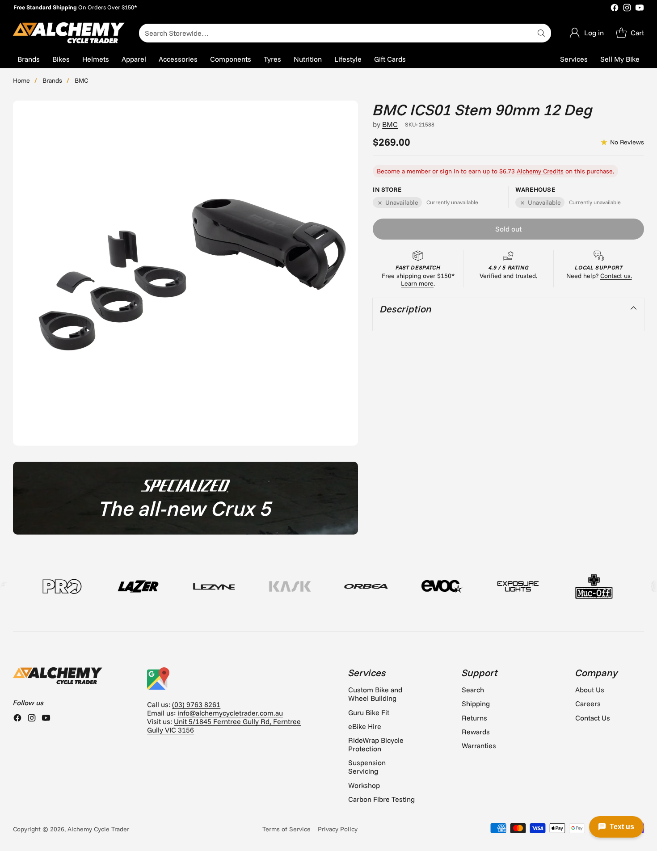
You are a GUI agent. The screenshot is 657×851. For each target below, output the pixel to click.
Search (473, 689)
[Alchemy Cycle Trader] (69, 32)
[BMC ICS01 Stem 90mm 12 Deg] (185, 273)
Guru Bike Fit (368, 712)
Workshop (364, 785)
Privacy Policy (338, 829)
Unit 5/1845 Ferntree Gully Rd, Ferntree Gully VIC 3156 (224, 725)
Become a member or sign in (418, 172)
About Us (589, 689)
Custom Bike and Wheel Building (375, 694)
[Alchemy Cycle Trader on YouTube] (639, 8)
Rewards (476, 731)
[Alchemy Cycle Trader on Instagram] (627, 8)
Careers (588, 703)
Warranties (479, 745)
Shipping (476, 703)
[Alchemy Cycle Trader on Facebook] (614, 8)
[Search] (541, 33)
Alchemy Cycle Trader (98, 829)
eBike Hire (364, 726)
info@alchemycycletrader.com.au (230, 712)
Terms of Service (286, 829)
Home (21, 80)
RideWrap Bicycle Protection (376, 744)
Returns (474, 717)
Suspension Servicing (367, 766)
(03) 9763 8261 (196, 704)
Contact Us (592, 717)
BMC (81, 80)
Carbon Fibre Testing (381, 799)
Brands (52, 80)
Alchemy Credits (540, 172)
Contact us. (616, 276)
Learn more (417, 283)
